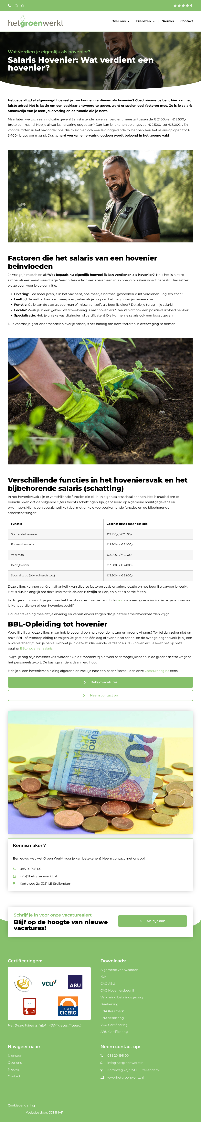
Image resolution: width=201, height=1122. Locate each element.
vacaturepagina (157, 671)
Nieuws (168, 21)
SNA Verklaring (112, 1018)
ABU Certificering (114, 1032)
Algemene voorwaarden (119, 970)
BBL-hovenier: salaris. (36, 648)
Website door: (44, 1112)
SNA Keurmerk (112, 1011)
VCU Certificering (114, 1025)
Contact (186, 21)
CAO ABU (107, 983)
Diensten (143, 21)
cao (119, 600)
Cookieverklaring (21, 1105)
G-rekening (109, 1004)
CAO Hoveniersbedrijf (117, 990)
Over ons (118, 21)
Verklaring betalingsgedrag (121, 997)
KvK (103, 977)
